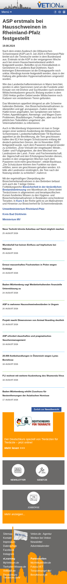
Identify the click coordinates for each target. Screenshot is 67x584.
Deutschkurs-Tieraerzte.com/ (11, 576)
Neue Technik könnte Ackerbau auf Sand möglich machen (33, 229)
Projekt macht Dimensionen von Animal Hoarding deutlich (33, 320)
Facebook (8, 550)
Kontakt (7, 538)
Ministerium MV (11, 219)
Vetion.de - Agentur (41, 534)
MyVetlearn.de (11, 562)
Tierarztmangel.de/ (41, 570)
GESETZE (42, 480)
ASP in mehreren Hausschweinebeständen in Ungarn (30, 304)
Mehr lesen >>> (14, 448)
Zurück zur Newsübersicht (46, 409)
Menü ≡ (7, 11)
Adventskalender (40, 546)
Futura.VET (37, 566)
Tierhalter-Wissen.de (14, 566)
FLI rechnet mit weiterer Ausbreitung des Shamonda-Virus (33, 375)
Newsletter (36, 542)
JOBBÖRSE (33, 507)
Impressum (9, 542)
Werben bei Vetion (41, 538)
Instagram (8, 554)
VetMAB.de (9, 570)
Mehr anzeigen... (14, 514)
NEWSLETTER (18, 480)
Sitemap (7, 534)
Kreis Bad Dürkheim (14, 214)
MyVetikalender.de (41, 562)
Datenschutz (10, 546)
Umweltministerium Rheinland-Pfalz (23, 209)
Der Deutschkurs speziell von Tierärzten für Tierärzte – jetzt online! (31, 441)
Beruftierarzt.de (39, 574)
